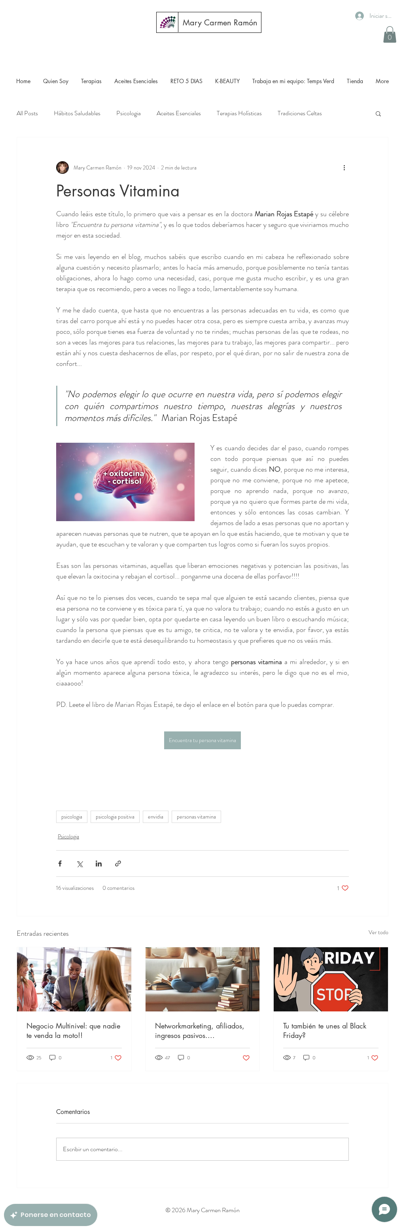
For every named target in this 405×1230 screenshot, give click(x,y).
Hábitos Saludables (77, 113)
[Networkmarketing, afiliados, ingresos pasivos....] (203, 979)
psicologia (71, 817)
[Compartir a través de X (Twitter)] (79, 863)
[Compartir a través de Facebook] (60, 863)
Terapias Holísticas (239, 113)
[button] (390, 34)
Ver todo (378, 932)
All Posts (27, 113)
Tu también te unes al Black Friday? (324, 1030)
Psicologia (128, 113)
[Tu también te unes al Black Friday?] (331, 979)
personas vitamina (196, 817)
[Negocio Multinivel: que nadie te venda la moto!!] (74, 979)
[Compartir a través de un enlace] (118, 863)
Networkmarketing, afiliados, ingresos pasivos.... (199, 1030)
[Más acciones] (344, 167)
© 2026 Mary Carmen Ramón (202, 1210)
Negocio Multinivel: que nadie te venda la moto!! (73, 1030)
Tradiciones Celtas (300, 113)
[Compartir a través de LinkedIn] (98, 863)
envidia (155, 817)
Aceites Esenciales (179, 113)
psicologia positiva (115, 817)
